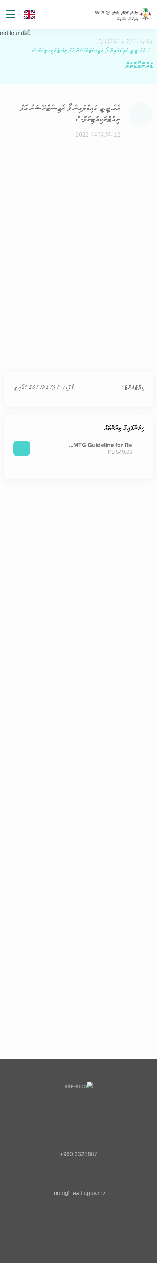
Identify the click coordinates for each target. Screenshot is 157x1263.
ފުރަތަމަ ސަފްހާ (139, 41)
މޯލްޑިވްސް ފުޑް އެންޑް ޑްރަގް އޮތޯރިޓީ (44, 387)
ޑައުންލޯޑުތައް (108, 41)
